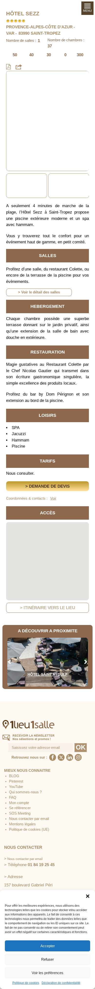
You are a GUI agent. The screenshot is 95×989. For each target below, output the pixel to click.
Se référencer (20, 808)
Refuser (47, 959)
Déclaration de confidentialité (61, 983)
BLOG (14, 776)
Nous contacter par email (29, 819)
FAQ (12, 797)
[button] (87, 896)
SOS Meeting (19, 813)
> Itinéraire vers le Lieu (47, 607)
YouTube (16, 787)
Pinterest (16, 781)
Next (86, 185)
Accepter (47, 946)
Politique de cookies (25, 983)
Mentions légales (22, 824)
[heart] (14, 78)
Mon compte (19, 803)
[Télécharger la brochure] (8, 67)
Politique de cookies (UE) (29, 829)
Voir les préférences (47, 973)
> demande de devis (47, 486)
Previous (9, 185)
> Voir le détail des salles (39, 292)
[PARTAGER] (19, 67)
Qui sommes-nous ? (25, 792)
